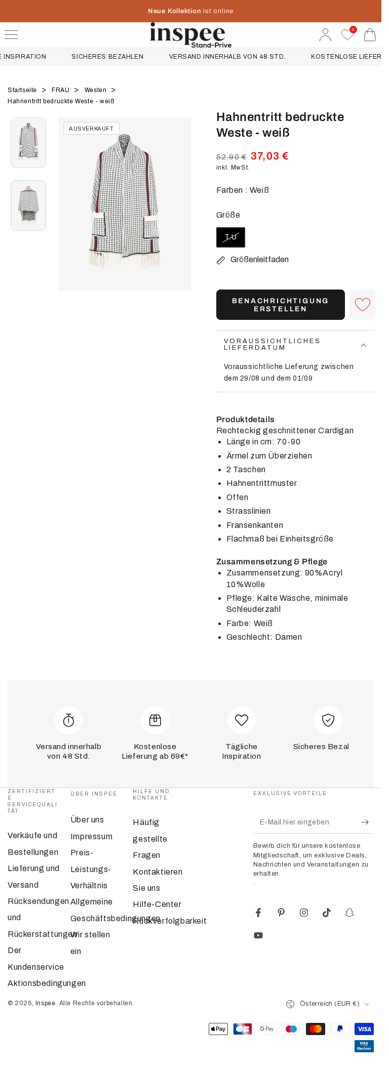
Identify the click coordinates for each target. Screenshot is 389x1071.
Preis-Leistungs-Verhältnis (90, 869)
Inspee (45, 1003)
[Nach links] (71, 216)
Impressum (91, 836)
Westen (96, 90)
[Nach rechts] (178, 216)
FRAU (61, 90)
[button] (362, 305)
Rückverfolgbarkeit (170, 921)
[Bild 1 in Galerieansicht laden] (28, 143)
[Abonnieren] (367, 822)
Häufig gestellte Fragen (150, 838)
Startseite (23, 90)
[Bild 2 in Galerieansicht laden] (28, 205)
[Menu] (11, 35)
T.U (234, 240)
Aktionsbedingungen (47, 983)
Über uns (87, 819)
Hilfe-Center (157, 904)
